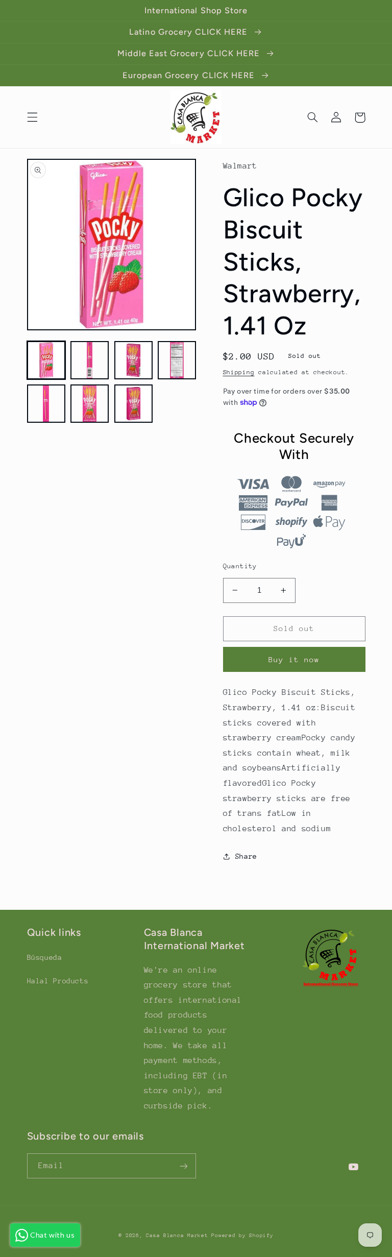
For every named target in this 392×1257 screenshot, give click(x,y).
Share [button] (246, 856)
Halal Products (58, 981)
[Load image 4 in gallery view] (177, 360)
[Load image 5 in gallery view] (46, 403)
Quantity (240, 566)
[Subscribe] (183, 1165)
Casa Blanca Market (178, 1235)
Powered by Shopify (242, 1235)
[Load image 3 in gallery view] (133, 360)
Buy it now (294, 659)
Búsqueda (44, 957)
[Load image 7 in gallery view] (133, 403)
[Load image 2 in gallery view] (89, 360)
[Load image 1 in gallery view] (46, 360)
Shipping (239, 372)
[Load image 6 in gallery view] (89, 403)
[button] (32, 117)
